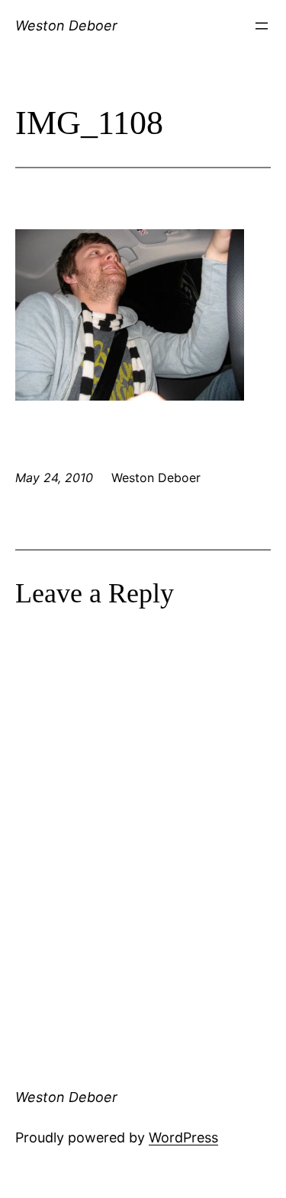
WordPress (183, 1137)
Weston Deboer (66, 26)
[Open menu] (261, 26)
